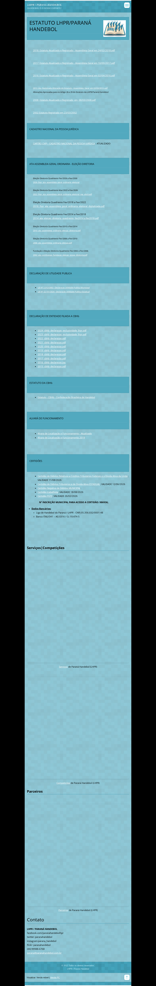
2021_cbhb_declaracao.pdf (52, 342)
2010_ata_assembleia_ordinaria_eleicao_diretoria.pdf (57, 230)
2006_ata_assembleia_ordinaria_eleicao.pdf (52, 242)
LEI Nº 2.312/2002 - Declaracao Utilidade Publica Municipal (64, 287)
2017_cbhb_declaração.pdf (52, 358)
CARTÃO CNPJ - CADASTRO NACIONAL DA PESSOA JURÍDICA (64, 143)
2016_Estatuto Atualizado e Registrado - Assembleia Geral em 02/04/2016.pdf (74, 75)
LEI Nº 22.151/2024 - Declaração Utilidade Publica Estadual (64, 291)
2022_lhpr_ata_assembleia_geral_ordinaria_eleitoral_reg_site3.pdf (62, 194)
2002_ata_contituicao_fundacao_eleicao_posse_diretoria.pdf (60, 255)
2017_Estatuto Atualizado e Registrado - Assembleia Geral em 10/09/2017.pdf (74, 63)
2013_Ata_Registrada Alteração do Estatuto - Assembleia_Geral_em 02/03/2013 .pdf (70, 88)
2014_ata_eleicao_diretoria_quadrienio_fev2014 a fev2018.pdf (66, 218)
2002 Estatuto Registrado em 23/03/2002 (55, 112)
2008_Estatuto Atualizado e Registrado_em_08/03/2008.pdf (64, 99)
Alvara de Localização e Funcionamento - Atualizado (65, 433)
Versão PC (55, 977)
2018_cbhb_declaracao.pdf (52, 354)
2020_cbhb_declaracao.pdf (52, 346)
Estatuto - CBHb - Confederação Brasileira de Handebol (66, 397)
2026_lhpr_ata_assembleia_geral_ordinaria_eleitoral (56, 182)
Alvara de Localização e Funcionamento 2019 (61, 437)
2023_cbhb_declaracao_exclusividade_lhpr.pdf (62, 334)
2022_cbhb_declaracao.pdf (52, 338)
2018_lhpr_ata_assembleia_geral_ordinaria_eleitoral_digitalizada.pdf (69, 206)
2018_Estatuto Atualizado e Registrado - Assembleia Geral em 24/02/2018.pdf (74, 50)
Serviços (63, 666)
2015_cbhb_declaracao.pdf (52, 366)
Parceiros (63, 910)
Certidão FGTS (45, 495)
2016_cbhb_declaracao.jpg (52, 362)
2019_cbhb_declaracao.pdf (52, 350)
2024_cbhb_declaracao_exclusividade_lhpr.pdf (62, 330)
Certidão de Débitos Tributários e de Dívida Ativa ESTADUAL (69, 484)
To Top (127, 977)
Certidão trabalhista (48, 492)
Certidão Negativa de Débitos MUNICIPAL (59, 488)
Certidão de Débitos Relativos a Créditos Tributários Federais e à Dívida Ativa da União (83, 476)
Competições (63, 782)
